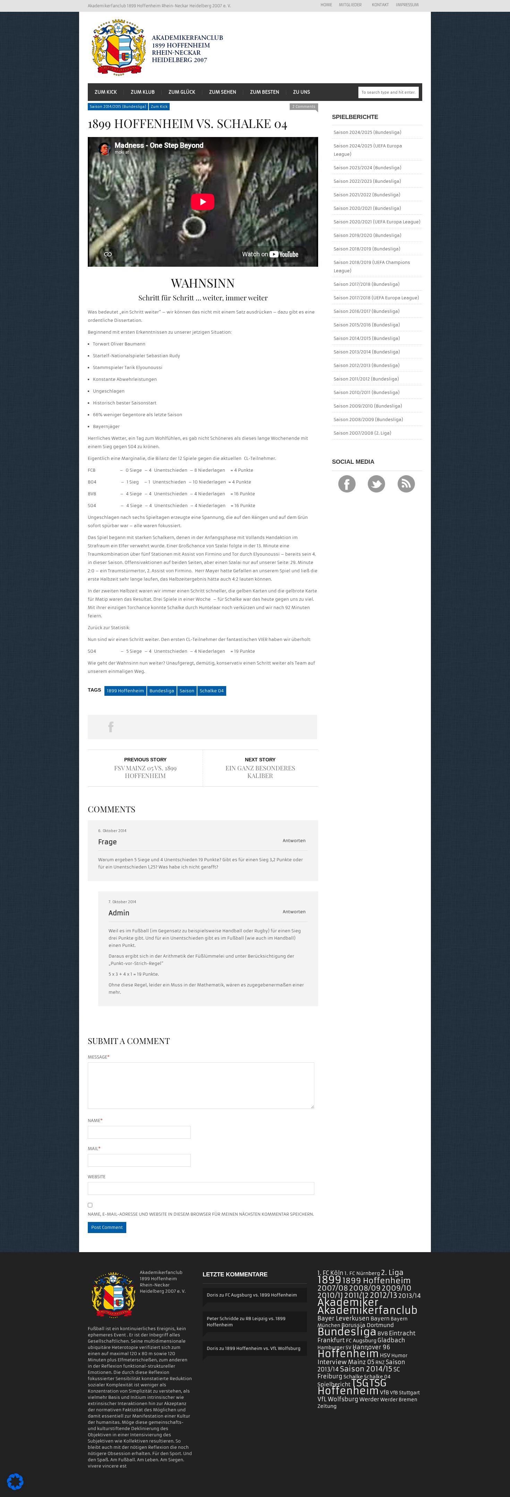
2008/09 (365, 1288)
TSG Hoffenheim (351, 1387)
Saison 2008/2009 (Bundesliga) (368, 419)
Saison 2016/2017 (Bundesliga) (367, 311)
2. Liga (392, 1272)
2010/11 (330, 1295)
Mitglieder (348, 5)
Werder (369, 1399)
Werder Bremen (398, 1400)
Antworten (294, 840)
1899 (329, 1280)
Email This (294, 727)
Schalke (353, 1377)
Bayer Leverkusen (343, 1318)
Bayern (380, 1318)
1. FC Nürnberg (362, 1273)
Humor (399, 1356)
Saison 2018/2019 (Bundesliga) (367, 248)
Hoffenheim (348, 1354)
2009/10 (396, 1288)
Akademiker (348, 1303)
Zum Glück (182, 92)
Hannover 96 (371, 1347)
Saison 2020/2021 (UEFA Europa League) (377, 221)
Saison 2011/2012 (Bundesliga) (366, 379)
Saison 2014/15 (366, 1369)
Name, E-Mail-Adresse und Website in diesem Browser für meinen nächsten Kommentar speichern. (201, 1214)
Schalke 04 (212, 690)
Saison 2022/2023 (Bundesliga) (367, 181)
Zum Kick (106, 92)
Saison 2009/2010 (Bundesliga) (368, 406)
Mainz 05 (361, 1362)
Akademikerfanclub (367, 1310)
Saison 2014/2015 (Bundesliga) (118, 106)
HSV (385, 1355)
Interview (332, 1362)
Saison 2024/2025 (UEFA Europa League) (368, 150)
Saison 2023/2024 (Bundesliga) (367, 167)
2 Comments (303, 106)
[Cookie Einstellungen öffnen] (15, 1488)
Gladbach (391, 1340)
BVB (382, 1333)
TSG (359, 1383)
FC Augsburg (361, 1340)
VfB (384, 1392)
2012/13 (383, 1295)
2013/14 (409, 1296)
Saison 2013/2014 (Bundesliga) (367, 351)
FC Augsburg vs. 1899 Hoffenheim (261, 1295)
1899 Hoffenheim (125, 690)
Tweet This (156, 727)
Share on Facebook (111, 727)
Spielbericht (333, 1384)
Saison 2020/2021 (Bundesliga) (367, 208)
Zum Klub (143, 92)
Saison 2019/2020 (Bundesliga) (367, 235)
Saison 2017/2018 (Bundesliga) (367, 284)
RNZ (380, 1363)
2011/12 (356, 1295)
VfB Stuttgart (405, 1393)
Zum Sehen (222, 92)
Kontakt (380, 4)
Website (96, 1176)
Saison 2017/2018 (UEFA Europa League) (376, 297)
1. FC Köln (330, 1272)
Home (326, 4)
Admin (119, 913)
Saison (187, 690)
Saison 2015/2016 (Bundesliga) (367, 324)
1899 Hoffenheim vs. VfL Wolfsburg (262, 1348)
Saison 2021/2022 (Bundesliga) (367, 194)
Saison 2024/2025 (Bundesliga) (367, 132)
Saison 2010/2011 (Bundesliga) (367, 392)
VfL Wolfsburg (337, 1399)
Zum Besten (264, 92)
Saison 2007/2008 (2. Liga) (362, 433)
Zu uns (301, 92)
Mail (94, 1148)
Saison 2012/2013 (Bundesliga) (367, 365)
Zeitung (327, 1406)
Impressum (407, 4)
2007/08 (332, 1288)
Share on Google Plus (202, 727)
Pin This (248, 727)
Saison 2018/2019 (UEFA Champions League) (372, 266)
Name (95, 1120)
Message (99, 1057)
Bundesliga (162, 690)
